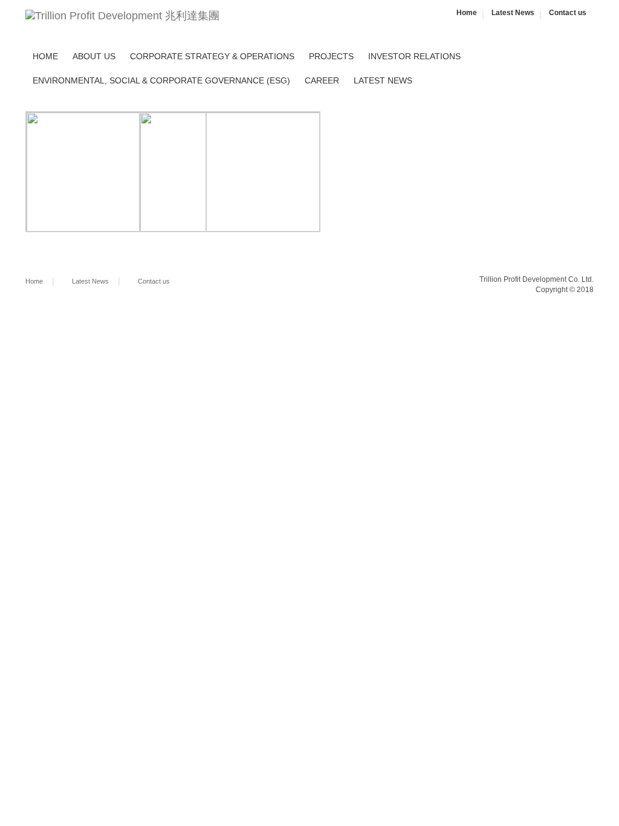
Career (322, 80)
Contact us (567, 12)
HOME (45, 56)
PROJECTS (331, 56)
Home (466, 12)
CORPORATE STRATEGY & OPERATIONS (212, 56)
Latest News (512, 12)
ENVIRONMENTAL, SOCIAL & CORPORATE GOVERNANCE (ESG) (161, 80)
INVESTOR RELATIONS (414, 56)
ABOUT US (94, 56)
